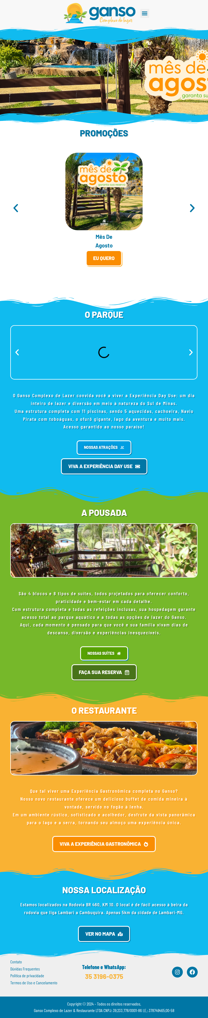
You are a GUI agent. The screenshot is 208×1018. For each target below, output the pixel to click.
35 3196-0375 (104, 976)
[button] (144, 13)
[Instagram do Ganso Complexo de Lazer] (177, 972)
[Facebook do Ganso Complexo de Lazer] (192, 972)
